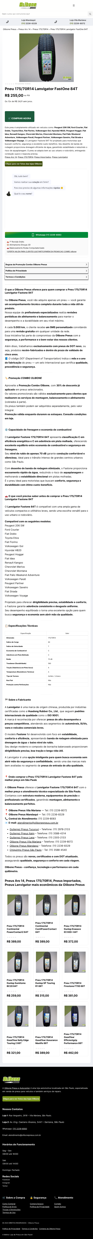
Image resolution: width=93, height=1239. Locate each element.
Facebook (6, 1180)
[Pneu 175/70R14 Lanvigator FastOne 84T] (46, 81)
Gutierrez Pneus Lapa (22, 837)
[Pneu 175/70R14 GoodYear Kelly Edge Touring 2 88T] (17, 1006)
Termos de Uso (9, 1212)
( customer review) (23, 84)
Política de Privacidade (39, 1207)
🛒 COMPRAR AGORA (19, 118)
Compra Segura (36, 1204)
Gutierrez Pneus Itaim (22, 833)
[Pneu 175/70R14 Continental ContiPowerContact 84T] (46, 895)
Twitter (5, 1186)
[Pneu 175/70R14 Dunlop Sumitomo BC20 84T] (17, 952)
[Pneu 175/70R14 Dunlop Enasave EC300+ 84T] (75, 895)
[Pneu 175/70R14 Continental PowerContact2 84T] (17, 895)
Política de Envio (9, 1207)
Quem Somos (60, 1207)
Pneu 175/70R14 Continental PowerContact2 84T (17, 929)
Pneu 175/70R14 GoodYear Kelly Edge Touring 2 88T (18, 1040)
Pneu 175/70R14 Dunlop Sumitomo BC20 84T (16, 983)
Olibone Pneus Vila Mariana (25, 841)
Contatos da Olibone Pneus (49, 1229)
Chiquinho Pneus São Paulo (26, 849)
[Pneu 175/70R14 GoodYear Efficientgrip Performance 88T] (75, 1006)
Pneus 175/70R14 (40, 29)
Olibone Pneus (9, 29)
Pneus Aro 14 (24, 29)
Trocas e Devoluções (11, 1209)
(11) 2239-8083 (20, 1128)
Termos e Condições (30, 1229)
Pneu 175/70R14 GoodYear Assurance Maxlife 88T (46, 1040)
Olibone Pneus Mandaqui (24, 845)
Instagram (6, 1183)
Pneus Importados (42, 157)
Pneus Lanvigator (60, 157)
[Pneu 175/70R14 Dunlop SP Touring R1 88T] (46, 952)
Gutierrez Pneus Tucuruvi (24, 829)
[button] (46, 264)
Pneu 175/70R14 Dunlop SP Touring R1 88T (45, 983)
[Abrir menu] (73, 5)
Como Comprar (9, 1204)
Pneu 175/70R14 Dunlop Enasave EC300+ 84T (72, 929)
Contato (57, 1204)
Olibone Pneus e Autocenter (17, 1088)
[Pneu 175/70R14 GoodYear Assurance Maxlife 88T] (46, 1006)
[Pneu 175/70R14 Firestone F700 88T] (75, 952)
